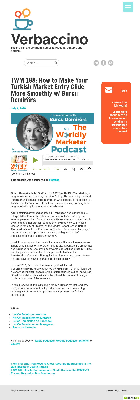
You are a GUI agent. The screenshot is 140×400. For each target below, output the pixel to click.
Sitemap (109, 390)
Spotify (15, 344)
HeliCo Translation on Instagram (33, 324)
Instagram (111, 63)
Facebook (103, 63)
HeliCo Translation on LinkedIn (32, 317)
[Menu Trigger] (128, 7)
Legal (117, 390)
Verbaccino (49, 38)
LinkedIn (96, 63)
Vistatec (54, 180)
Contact (125, 390)
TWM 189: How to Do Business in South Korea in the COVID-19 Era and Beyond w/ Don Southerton (50, 371)
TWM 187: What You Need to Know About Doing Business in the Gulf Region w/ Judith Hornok (51, 365)
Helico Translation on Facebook (32, 321)
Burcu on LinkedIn (24, 327)
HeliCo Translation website (29, 314)
